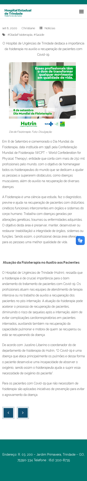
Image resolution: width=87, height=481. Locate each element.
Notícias (50, 28)
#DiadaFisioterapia (20, 34)
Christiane (28, 28)
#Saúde (39, 34)
